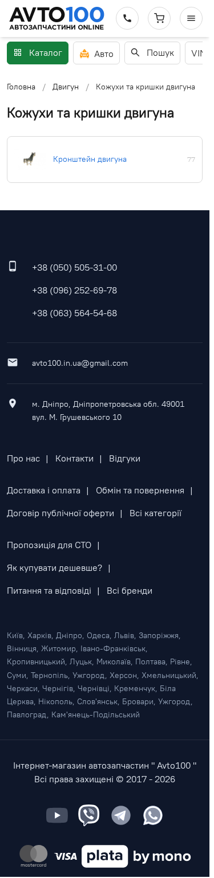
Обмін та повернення (140, 490)
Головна (21, 86)
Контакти (74, 458)
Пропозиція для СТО (49, 544)
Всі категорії (155, 512)
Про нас (23, 458)
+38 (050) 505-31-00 (74, 267)
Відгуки (124, 458)
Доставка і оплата (43, 490)
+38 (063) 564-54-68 (74, 312)
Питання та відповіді (49, 590)
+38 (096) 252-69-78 (74, 290)
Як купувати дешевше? (54, 567)
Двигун (66, 86)
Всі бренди (129, 590)
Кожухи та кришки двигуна (145, 86)
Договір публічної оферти (60, 512)
